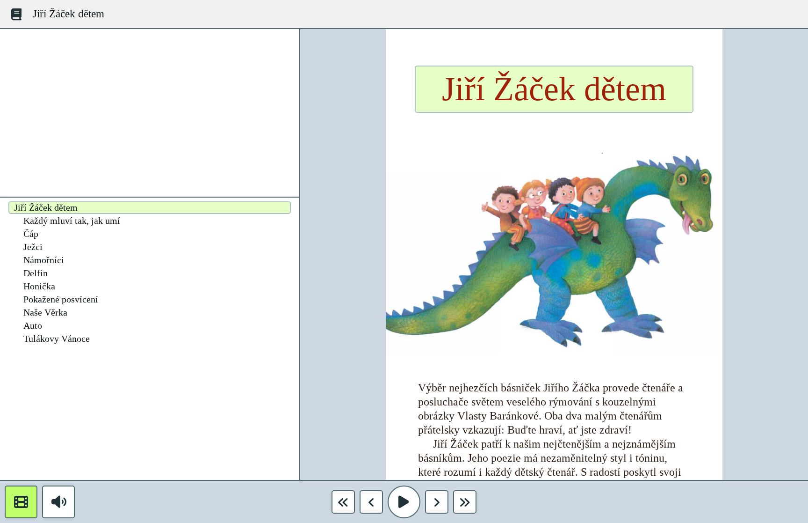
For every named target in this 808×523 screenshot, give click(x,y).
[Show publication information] (16, 14)
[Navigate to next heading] (464, 502)
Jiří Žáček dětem (68, 14)
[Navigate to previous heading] (343, 502)
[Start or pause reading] (403, 502)
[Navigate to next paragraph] (436, 502)
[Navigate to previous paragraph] (371, 502)
